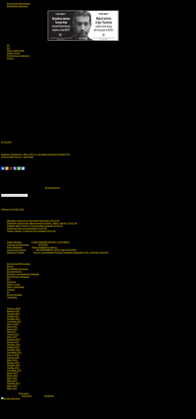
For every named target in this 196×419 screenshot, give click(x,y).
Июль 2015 (12, 373)
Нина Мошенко (14, 247)
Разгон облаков (14, 294)
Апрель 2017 (13, 334)
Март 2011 (12, 388)
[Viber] (15, 168)
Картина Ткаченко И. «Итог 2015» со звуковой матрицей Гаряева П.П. (35, 154)
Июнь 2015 (12, 375)
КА (8, 48)
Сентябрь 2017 (14, 321)
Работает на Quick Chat (12, 209)
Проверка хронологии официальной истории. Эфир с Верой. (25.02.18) (42, 223)
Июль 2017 (12, 326)
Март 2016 (12, 360)
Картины (11, 282)
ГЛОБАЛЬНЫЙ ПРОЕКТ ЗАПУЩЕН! (50, 242)
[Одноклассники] (7, 168)
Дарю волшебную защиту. (44, 247)
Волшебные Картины (17, 6)
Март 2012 (12, 386)
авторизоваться (52, 187)
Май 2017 (11, 331)
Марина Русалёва (15, 252)
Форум (10, 58)
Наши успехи (13, 53)
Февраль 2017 (13, 339)
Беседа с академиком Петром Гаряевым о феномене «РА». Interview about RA (71, 252)
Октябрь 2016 (13, 349)
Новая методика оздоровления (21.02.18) (27, 228)
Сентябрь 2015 (14, 370)
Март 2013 (12, 380)
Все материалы (14, 271)
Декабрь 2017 (13, 313)
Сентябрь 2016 (14, 352)
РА (8, 45)
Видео (10, 266)
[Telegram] (23, 168)
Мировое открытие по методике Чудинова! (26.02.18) (33, 220)
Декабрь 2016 (13, 344)
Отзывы (11, 289)
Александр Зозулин (16, 250)
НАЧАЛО (43, 244)
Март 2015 (12, 378)
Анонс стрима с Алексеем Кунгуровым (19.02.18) (31, 231)
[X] (11, 168)
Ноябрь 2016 (13, 347)
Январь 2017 (13, 342)
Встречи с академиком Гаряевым (23, 274)
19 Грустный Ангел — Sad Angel (17, 157)
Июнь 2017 (12, 329)
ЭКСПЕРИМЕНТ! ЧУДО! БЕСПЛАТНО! (56, 250)
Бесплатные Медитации (18, 3)
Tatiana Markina (14, 242)
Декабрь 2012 (13, 383)
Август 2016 (13, 355)
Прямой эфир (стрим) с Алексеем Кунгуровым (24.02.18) (35, 226)
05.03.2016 (6, 142)
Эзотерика (12, 297)
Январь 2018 (13, 311)
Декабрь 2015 (13, 365)
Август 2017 (13, 324)
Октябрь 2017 (13, 319)
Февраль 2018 (13, 308)
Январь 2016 (13, 362)
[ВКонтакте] (3, 168)
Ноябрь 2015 (13, 368)
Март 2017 (12, 337)
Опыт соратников (15, 50)
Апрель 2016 (13, 357)
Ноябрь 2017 (13, 316)
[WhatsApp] (19, 168)
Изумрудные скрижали (18, 55)
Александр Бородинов (18, 244)
